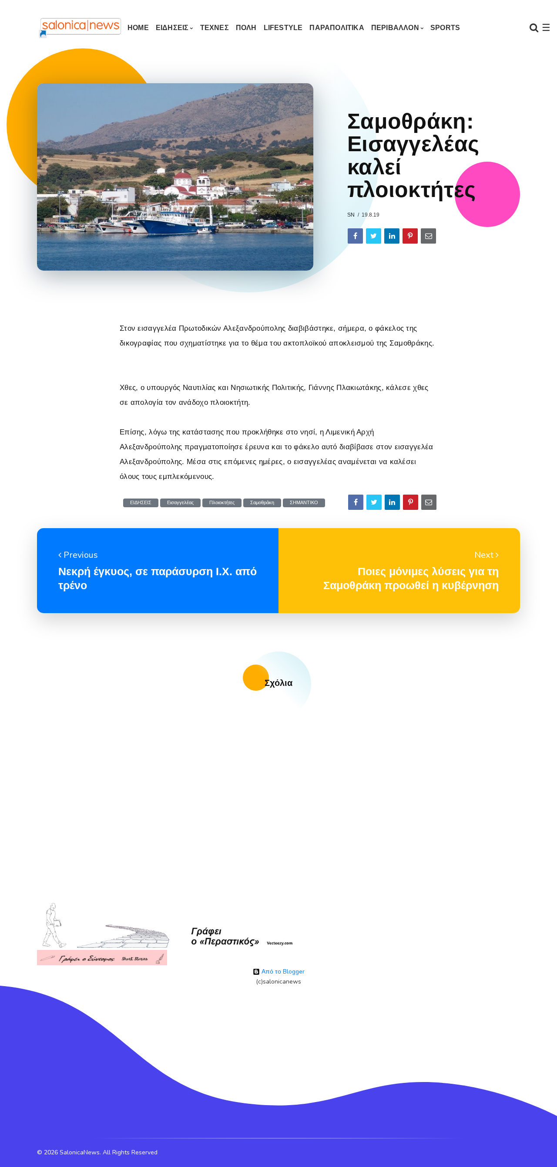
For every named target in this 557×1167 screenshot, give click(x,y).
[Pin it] (410, 236)
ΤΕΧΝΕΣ (214, 27)
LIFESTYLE (283, 27)
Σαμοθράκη (262, 502)
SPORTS (445, 27)
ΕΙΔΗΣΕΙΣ (172, 27)
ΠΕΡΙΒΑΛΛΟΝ (395, 27)
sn (351, 215)
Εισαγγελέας (180, 502)
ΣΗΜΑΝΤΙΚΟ (304, 502)
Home (138, 27)
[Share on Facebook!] (355, 236)
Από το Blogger (282, 971)
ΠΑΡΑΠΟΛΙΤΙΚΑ (336, 27)
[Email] (428, 236)
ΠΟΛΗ (246, 27)
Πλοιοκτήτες (222, 502)
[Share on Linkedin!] (391, 236)
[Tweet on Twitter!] (373, 236)
